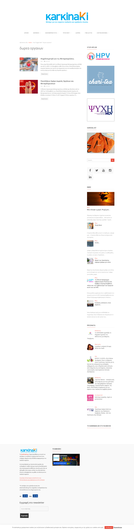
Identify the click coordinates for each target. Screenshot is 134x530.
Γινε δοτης (88, 33)
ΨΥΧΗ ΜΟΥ (66, 33)
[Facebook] (90, 170)
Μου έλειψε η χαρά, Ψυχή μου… (98, 210)
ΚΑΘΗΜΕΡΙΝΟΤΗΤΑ (51, 33)
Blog (88, 207)
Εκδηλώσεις (98, 330)
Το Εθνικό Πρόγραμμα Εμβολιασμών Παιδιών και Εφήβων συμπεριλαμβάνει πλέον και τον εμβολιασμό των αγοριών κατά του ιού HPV (100, 283)
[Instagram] (110, 170)
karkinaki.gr (25, 454)
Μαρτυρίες (98, 344)
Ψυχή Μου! (98, 225)
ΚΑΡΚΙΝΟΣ (36, 33)
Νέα (22, 59)
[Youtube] (103, 170)
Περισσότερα (117, 527)
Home (30, 42)
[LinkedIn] (90, 177)
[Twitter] (97, 170)
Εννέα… (97, 243)
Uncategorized (98, 395)
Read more (44, 74)
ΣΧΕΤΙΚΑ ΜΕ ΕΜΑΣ (102, 33)
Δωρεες (78, 33)
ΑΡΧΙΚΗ (26, 33)
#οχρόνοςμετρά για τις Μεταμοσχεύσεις (57, 59)
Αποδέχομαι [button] (109, 527)
